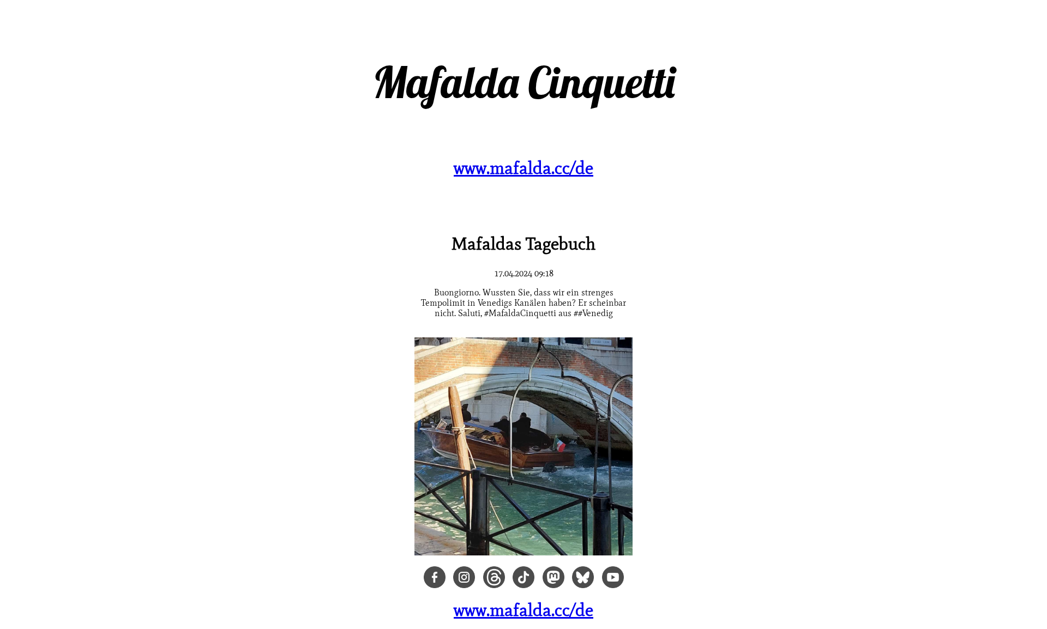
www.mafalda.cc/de (523, 167)
